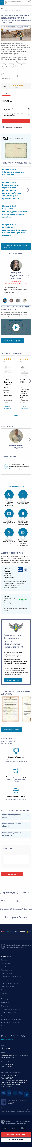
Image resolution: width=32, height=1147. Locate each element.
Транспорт (4, 1026)
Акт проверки (5, 963)
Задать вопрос (12, 874)
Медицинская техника (8, 1016)
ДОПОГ (3, 1029)
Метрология (5, 1003)
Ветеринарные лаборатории (10, 1023)
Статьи (3, 967)
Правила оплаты (6, 970)
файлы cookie (13, 1107)
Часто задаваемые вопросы (10, 980)
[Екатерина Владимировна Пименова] (16, 265)
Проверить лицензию (11, 729)
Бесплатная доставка (16, 138)
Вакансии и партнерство (9, 983)
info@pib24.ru (5, 1048)
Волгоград (17, 909)
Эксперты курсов (6, 973)
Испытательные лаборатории (11, 1019)
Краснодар (9, 892)
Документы (4, 960)
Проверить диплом (13, 680)
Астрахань (6, 909)
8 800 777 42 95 (29, 1)
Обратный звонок (7, 1039)
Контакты (4, 993)
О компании (6, 956)
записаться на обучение (16, 121)
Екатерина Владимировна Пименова (16, 276)
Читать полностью (7, 407)
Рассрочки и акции (7, 987)
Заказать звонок (28, 3)
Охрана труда (5, 1006)
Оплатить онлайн (16, 1140)
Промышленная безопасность (11, 1009)
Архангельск (24, 901)
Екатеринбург (9, 901)
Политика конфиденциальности (11, 977)
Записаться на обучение (12, 341)
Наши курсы (6, 999)
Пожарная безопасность (9, 1013)
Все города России (16, 917)
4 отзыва (15, 87)
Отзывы (3, 990)
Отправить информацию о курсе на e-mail (15, 246)
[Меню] (2, 2)
